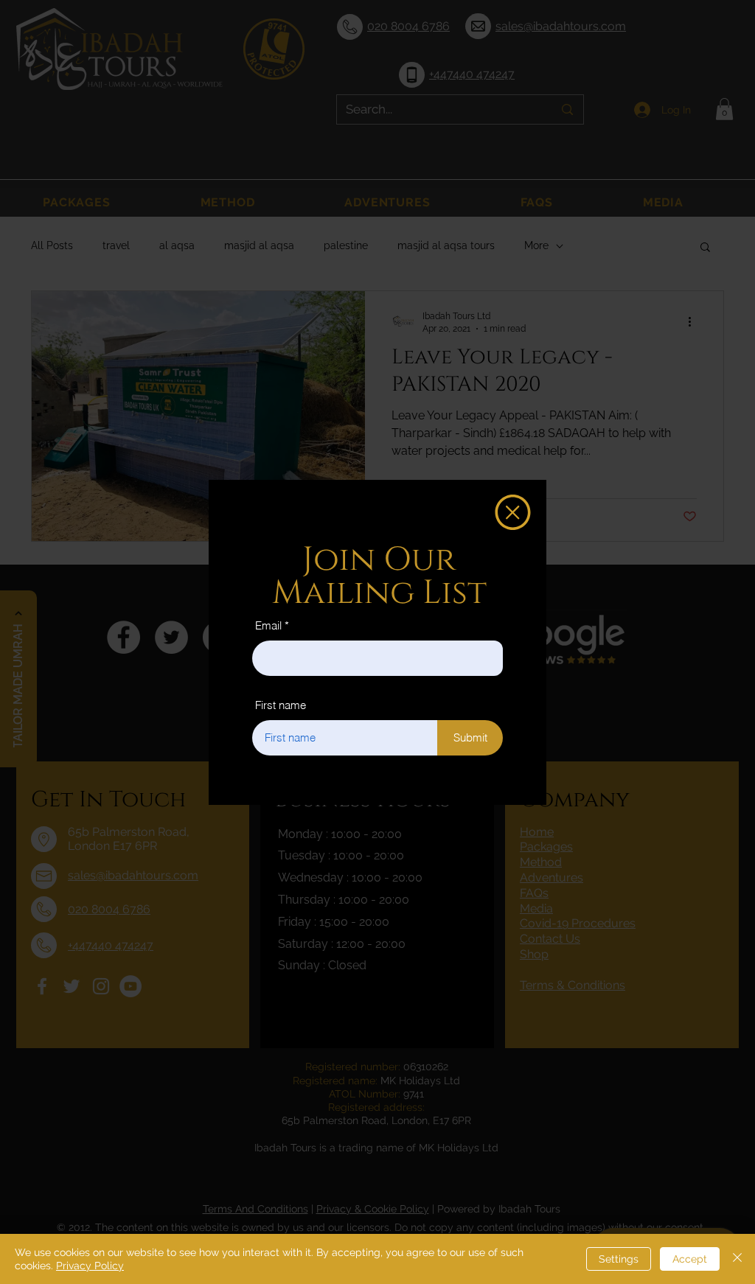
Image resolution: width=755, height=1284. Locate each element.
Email (268, 625)
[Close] (737, 1259)
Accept (689, 1259)
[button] (513, 512)
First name (280, 705)
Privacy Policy (90, 1265)
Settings (619, 1259)
